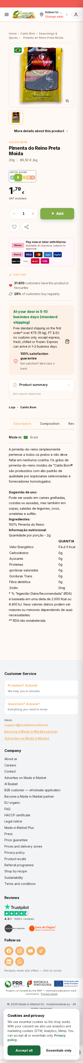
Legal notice (13, 821)
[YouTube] (30, 950)
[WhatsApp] (19, 961)
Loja (12, 407)
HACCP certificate (17, 815)
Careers (10, 765)
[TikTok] (41, 950)
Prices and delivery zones (23, 846)
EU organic (12, 802)
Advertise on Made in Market (26, 738)
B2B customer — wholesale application (32, 790)
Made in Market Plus (19, 828)
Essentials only (58, 1050)
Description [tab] (22, 423)
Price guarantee (16, 840)
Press (8, 834)
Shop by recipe (15, 871)
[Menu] (7, 14)
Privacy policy (14, 852)
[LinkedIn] (8, 961)
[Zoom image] (67, 101)
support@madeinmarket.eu (26, 725)
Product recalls (15, 859)
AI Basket (11, 784)
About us (10, 759)
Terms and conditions (20, 884)
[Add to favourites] (14, 227)
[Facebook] (8, 950)
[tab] (16, 117)
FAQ (7, 809)
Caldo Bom (28, 33)
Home (13, 33)
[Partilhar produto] (26, 227)
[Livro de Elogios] (43, 928)
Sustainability (13, 877)
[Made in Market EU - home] (24, 14)
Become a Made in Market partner (31, 731)
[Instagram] (19, 950)
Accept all (24, 1050)
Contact (9, 771)
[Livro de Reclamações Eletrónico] (14, 928)
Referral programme (19, 865)
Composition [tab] (50, 423)
